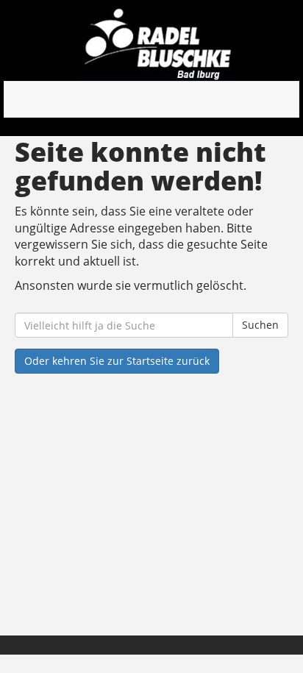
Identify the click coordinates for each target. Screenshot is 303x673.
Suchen (260, 325)
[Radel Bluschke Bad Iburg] (157, 44)
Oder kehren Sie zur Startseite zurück (117, 361)
